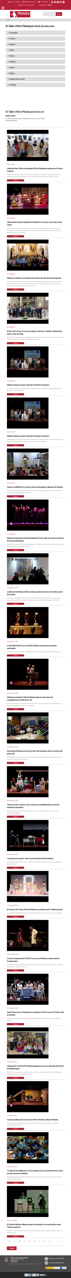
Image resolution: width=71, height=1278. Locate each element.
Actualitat (13, 33)
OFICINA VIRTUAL (30, 2)
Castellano (42, 5)
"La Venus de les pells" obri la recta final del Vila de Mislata (30, 858)
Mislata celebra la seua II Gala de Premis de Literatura (28, 385)
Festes (12, 56)
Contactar (31, 1263)
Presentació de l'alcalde (26, 5)
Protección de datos (19, 1263)
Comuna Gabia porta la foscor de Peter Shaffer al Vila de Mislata (32, 1119)
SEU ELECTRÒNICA (14, 2)
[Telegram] (60, 2)
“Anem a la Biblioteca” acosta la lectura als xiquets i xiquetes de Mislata (35, 487)
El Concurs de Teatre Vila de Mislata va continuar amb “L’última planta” (35, 909)
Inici (8, 19)
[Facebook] (52, 2)
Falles (12, 50)
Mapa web (26, 1263)
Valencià (49, 5)
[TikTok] (63, 2)
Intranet (36, 1263)
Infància (12, 62)
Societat (13, 85)
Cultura (12, 38)
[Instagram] (58, 2)
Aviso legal (11, 1263)
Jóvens (12, 67)
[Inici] (19, 14)
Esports (12, 44)
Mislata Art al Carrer (17, 79)
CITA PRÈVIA (44, 2)
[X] (55, 2)
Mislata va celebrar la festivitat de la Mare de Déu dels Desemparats (34, 278)
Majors (12, 73)
